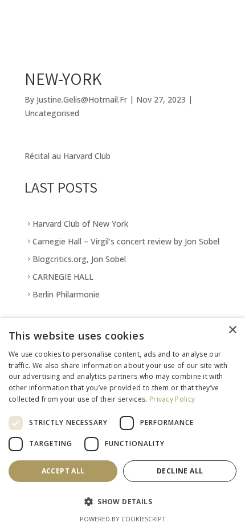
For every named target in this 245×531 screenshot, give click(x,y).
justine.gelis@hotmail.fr (81, 99)
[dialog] (122, 424)
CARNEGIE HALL (62, 276)
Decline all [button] (180, 471)
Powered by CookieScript (123, 518)
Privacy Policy (172, 399)
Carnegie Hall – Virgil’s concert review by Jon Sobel (125, 241)
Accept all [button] (63, 471)
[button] (122, 502)
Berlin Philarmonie (66, 294)
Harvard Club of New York (80, 223)
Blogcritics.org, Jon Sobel (79, 259)
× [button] (232, 330)
